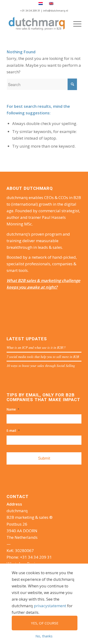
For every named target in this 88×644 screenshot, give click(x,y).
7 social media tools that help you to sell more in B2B (43, 356)
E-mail (13, 430)
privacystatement (50, 605)
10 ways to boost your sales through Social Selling (41, 365)
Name (13, 409)
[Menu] (75, 23)
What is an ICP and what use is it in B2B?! (36, 347)
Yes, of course (44, 623)
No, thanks (44, 636)
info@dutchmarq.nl (55, 10)
